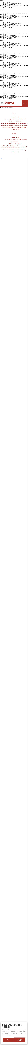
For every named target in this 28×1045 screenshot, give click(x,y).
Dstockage (3, 107)
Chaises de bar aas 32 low (9, 107)
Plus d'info (19, 1039)
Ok (8, 1040)
